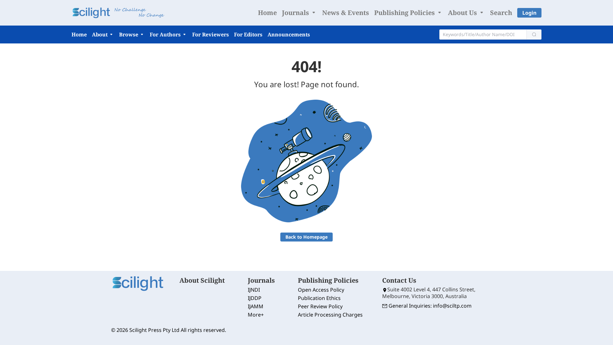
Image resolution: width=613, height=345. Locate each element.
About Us (463, 12)
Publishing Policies (405, 12)
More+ (256, 314)
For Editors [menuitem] (248, 34)
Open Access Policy (321, 289)
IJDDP (254, 298)
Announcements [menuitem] (289, 34)
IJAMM (255, 306)
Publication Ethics (319, 298)
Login (529, 12)
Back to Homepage (306, 237)
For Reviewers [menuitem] (210, 34)
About (100, 34)
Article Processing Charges (330, 314)
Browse (129, 34)
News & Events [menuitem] (345, 12)
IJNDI (254, 289)
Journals (296, 12)
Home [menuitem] (267, 12)
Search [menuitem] (501, 12)
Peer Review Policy (320, 306)
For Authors (166, 34)
